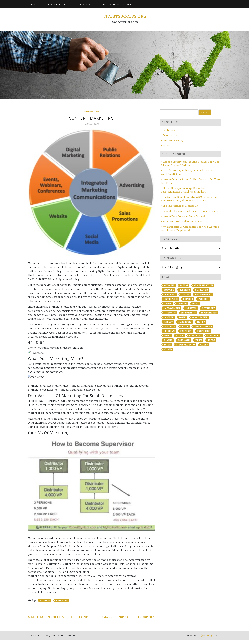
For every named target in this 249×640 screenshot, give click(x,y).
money (201, 322)
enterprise (171, 299)
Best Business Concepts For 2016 (61, 617)
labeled (169, 317)
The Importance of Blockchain (180, 205)
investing (170, 313)
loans (182, 317)
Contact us (169, 130)
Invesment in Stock (61, 4)
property (186, 331)
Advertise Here (171, 135)
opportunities (203, 326)
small (167, 335)
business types (91, 111)
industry (191, 308)
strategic (195, 335)
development (203, 294)
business (185, 290)
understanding (185, 345)
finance (188, 299)
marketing (62, 600)
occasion (169, 326)
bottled (169, 290)
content (45, 600)
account (169, 285)
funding (203, 299)
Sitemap (167, 145)
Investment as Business (117, 4)
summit (168, 340)
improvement (172, 308)
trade (211, 340)
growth (182, 303)
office (184, 326)
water (204, 345)
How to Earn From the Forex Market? (184, 216)
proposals (203, 331)
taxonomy (184, 340)
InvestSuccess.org (124, 16)
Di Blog (207, 635)
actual (184, 285)
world (168, 349)
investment (188, 313)
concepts (169, 294)
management (199, 317)
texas (198, 340)
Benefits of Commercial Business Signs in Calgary (192, 211)
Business (36, 4)
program (169, 331)
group (167, 303)
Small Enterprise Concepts (126, 617)
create (185, 294)
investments (209, 313)
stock (179, 335)
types (167, 345)
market (168, 322)
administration (203, 285)
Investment (87, 4)
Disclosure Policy (173, 140)
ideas (195, 303)
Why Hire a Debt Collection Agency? (184, 221)
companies (201, 290)
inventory (208, 308)
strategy (212, 335)
